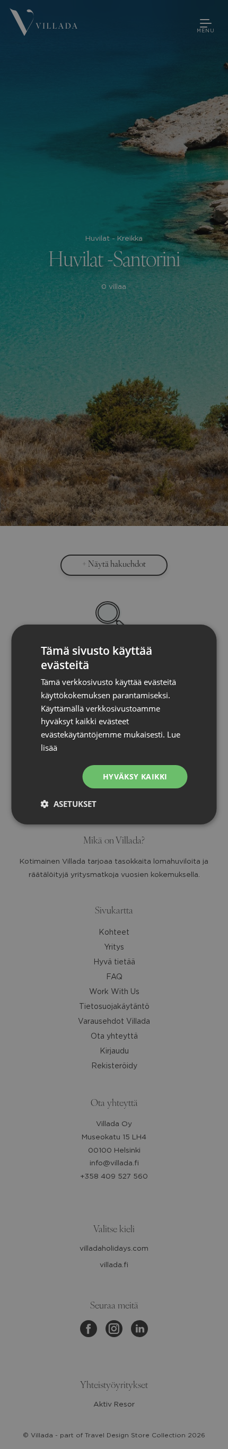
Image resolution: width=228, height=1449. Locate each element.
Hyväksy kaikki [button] (135, 776)
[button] (69, 804)
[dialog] (114, 724)
